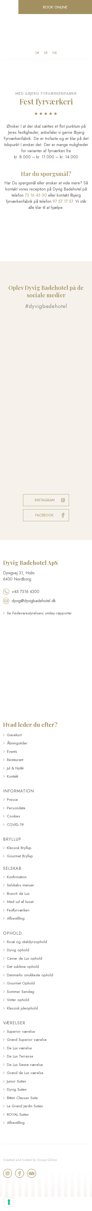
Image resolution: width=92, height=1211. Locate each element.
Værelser (14, 1023)
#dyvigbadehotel (46, 306)
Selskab (12, 868)
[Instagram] (7, 1173)
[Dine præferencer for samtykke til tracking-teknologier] (9, 1202)
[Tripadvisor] (31, 1173)
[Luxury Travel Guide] (46, 640)
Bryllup (12, 839)
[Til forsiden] (46, 32)
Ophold (12, 933)
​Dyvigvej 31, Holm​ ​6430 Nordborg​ (18, 576)
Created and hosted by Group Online (30, 1159)
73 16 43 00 (36, 195)
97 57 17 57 (63, 201)
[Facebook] (19, 1173)
